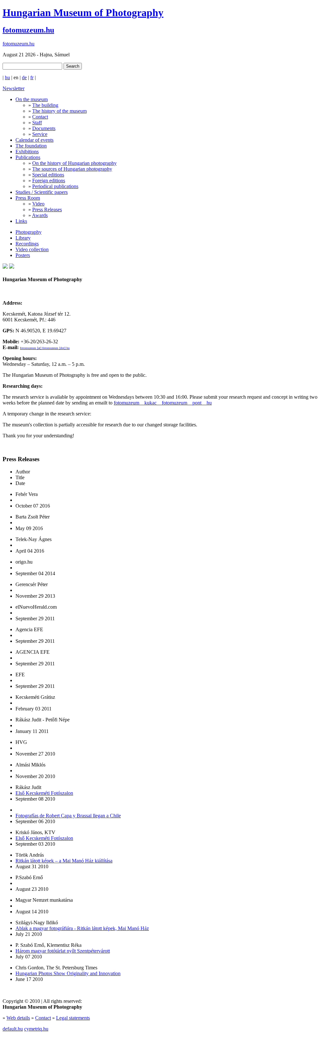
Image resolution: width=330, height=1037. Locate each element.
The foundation (31, 145)
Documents (43, 128)
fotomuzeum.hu (28, 30)
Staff (37, 122)
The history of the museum (59, 111)
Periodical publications (55, 186)
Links (21, 221)
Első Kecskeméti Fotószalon (44, 793)
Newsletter (13, 88)
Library (23, 238)
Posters (22, 255)
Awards (40, 215)
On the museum (31, 99)
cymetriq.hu (36, 1029)
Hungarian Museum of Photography (83, 12)
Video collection (32, 249)
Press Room (27, 198)
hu (7, 77)
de (24, 77)
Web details (18, 1018)
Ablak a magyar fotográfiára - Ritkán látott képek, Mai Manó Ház (82, 928)
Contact (40, 116)
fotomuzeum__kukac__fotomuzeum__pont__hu (163, 402)
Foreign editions (48, 180)
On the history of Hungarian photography (74, 163)
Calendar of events (34, 140)
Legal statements (73, 1018)
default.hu (13, 1029)
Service (39, 134)
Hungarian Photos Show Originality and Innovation (68, 973)
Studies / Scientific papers (41, 192)
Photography (28, 232)
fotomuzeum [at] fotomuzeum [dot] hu (45, 348)
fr (32, 77)
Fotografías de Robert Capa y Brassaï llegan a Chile (68, 815)
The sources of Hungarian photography (72, 169)
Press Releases (47, 209)
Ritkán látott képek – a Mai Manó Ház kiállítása (63, 860)
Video (38, 203)
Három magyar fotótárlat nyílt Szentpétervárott (62, 951)
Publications (27, 157)
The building (45, 105)
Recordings (27, 243)
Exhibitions (27, 151)
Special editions (48, 174)
